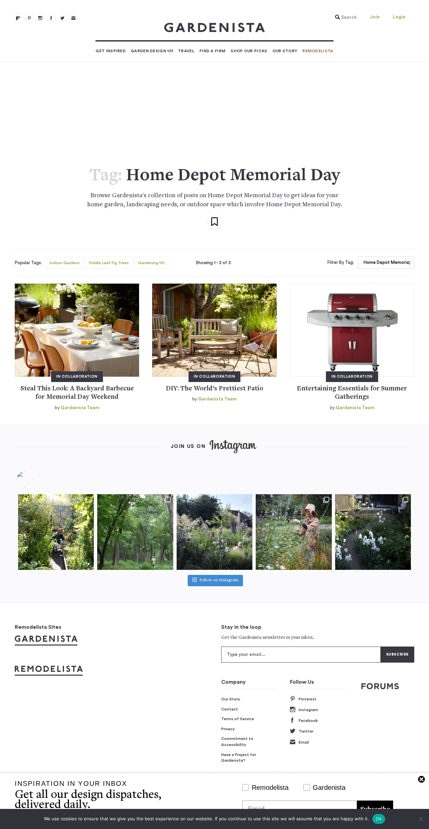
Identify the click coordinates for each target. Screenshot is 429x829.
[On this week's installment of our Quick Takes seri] (293, 532)
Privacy (228, 729)
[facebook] (51, 18)
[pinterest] (29, 18)
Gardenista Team (80, 407)
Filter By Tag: (340, 262)
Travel (186, 51)
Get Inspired (111, 51)
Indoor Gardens (65, 263)
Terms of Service (237, 719)
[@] (34, 479)
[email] (73, 18)
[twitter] (62, 18)
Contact (229, 709)
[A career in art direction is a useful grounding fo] (373, 532)
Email (304, 742)
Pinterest (307, 699)
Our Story (285, 51)
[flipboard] (18, 18)
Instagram (308, 710)
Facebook (308, 721)
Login (399, 17)
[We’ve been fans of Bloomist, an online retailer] (56, 532)
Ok (379, 818)
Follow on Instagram (218, 580)
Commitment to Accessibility (237, 742)
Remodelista (317, 51)
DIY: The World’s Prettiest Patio (214, 388)
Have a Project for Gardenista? (238, 758)
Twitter (306, 731)
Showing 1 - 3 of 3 (213, 263)
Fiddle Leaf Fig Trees (109, 263)
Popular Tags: (28, 263)
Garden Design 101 (152, 51)
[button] (344, 17)
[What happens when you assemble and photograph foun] (135, 532)
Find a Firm (212, 51)
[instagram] (40, 18)
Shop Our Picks (249, 51)
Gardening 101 (151, 263)
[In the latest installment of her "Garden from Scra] (214, 532)
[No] (420, 819)
